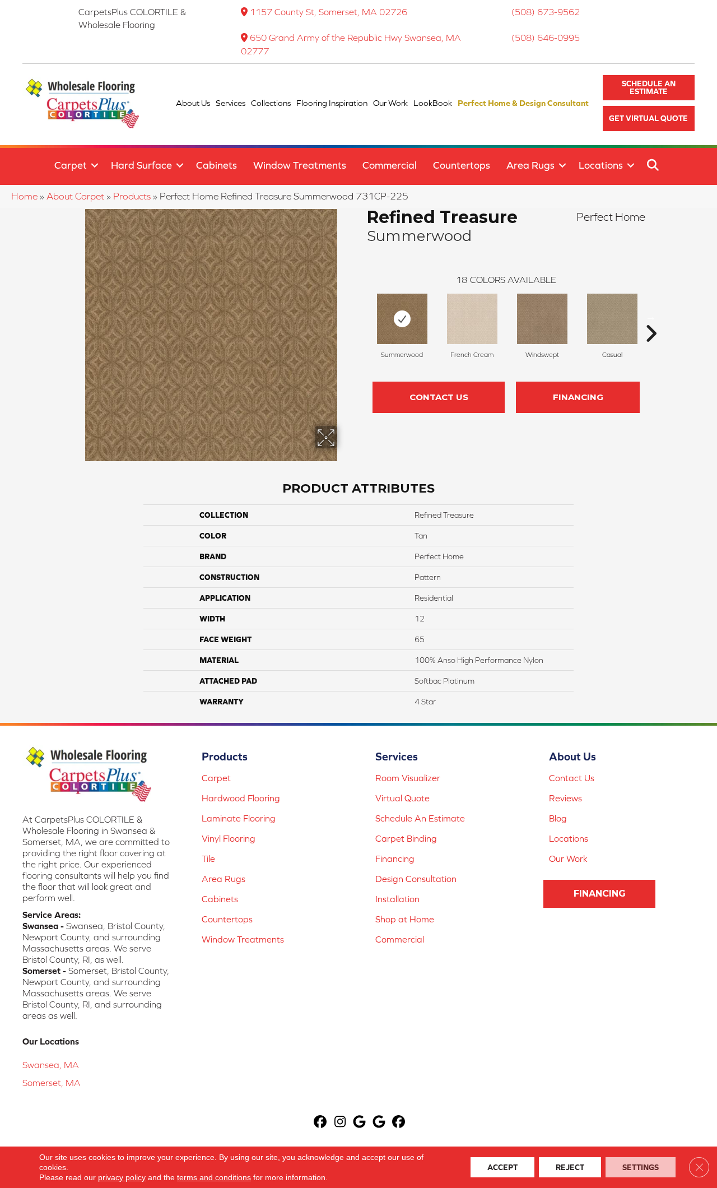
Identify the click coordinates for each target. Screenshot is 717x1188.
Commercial (389, 165)
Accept (502, 1167)
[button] (649, 87)
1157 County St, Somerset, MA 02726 (328, 12)
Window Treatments (299, 165)
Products (132, 196)
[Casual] (612, 319)
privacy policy (122, 1177)
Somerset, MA (51, 1083)
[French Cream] (472, 319)
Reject (570, 1167)
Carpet (70, 165)
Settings (640, 1167)
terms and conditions (214, 1177)
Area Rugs (530, 165)
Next (650, 316)
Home (24, 196)
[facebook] (321, 1123)
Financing (578, 397)
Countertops (461, 165)
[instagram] (340, 1123)
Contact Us (438, 397)
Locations (601, 165)
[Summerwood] (402, 319)
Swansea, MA (50, 1065)
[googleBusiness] (360, 1123)
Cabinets (216, 165)
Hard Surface (141, 165)
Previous (361, 316)
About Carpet (75, 196)
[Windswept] (542, 319)
